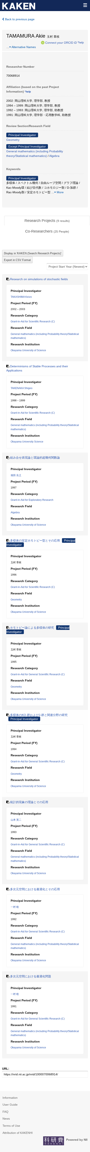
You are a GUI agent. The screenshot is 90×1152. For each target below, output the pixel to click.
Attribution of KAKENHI (18, 1132)
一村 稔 (15, 906)
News (6, 1118)
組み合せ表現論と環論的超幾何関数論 (35, 457)
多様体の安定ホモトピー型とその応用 (35, 540)
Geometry (12, 139)
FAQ (5, 1111)
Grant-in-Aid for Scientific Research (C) (33, 321)
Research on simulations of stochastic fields (39, 279)
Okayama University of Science (28, 350)
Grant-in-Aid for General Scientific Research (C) (38, 674)
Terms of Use (11, 1125)
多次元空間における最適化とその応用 (35, 889)
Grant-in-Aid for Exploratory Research (32, 499)
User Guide (10, 1104)
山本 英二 (16, 819)
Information (10, 1097)
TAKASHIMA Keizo (21, 296)
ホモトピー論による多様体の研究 (32, 627)
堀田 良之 (16, 475)
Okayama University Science (27, 441)
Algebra (54, 156)
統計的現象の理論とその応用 (29, 802)
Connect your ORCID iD (61, 42)
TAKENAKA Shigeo (21, 388)
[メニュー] (85, 5)
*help (81, 42)
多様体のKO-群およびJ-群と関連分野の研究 (39, 715)
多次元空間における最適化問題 (30, 976)
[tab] (47, 221)
